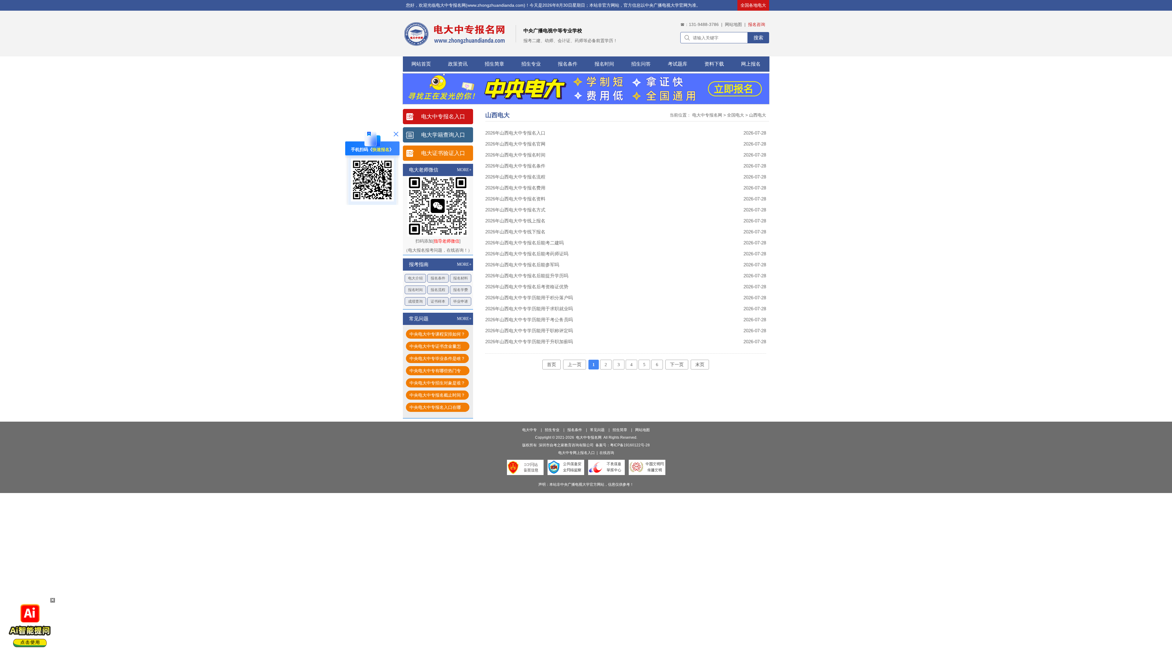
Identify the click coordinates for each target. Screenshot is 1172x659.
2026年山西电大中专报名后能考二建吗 (524, 242)
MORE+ (464, 169)
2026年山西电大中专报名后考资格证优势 (526, 286)
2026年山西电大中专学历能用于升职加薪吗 (529, 341)
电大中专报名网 (707, 115)
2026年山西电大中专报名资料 (515, 198)
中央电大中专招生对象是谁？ (437, 382)
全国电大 (735, 115)
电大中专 (529, 430)
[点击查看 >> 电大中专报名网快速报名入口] (372, 199)
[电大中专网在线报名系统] (586, 102)
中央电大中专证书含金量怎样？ (435, 347)
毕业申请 (460, 301)
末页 (699, 364)
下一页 (677, 364)
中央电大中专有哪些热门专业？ (435, 371)
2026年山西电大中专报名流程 (515, 176)
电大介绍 (415, 278)
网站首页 (421, 64)
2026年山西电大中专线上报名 (515, 220)
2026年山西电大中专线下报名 (515, 231)
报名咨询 (756, 24)
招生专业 (531, 64)
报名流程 (438, 290)
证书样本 (438, 301)
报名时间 (604, 64)
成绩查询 (415, 301)
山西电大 (757, 115)
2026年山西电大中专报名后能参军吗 (522, 264)
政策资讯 (458, 64)
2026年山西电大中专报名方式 (515, 209)
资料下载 (714, 64)
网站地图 (733, 24)
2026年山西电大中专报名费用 (515, 187)
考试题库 (677, 64)
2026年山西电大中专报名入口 (515, 132)
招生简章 (494, 64)
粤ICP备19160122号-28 (630, 445)
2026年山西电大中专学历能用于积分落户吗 (529, 297)
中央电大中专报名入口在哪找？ (435, 408)
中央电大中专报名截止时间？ (437, 395)
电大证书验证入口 (443, 153)
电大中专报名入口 (443, 116)
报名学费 (460, 290)
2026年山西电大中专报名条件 (515, 165)
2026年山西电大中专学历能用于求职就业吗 (529, 308)
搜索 (758, 37)
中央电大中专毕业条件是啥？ (437, 358)
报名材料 (460, 278)
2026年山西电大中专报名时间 (515, 154)
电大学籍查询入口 (443, 135)
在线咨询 (606, 453)
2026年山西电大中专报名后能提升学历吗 (526, 275)
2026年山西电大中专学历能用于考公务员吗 (529, 319)
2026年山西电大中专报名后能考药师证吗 (526, 253)
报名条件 (567, 64)
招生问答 (641, 64)
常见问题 (597, 430)
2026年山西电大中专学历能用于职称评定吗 (529, 330)
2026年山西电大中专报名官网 (515, 143)
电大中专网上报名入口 (576, 453)
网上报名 (751, 64)
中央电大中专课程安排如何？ (437, 334)
